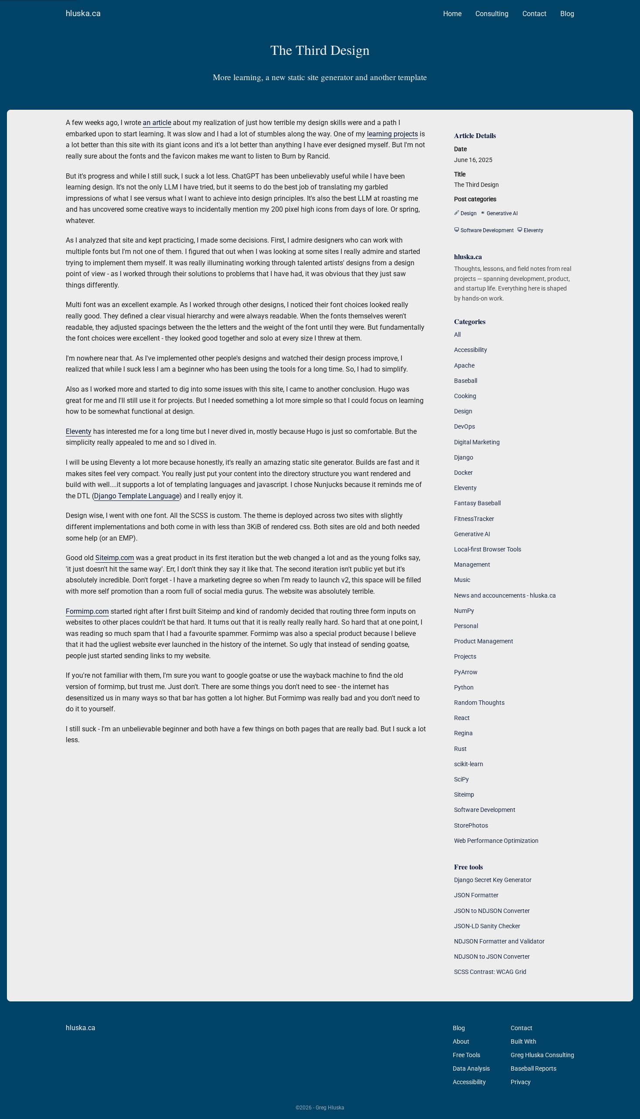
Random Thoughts (479, 702)
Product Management (483, 641)
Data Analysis (471, 1068)
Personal (466, 625)
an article (157, 122)
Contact (534, 14)
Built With (523, 1041)
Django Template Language (136, 496)
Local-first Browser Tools (487, 549)
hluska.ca (83, 13)
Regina (463, 733)
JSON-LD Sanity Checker (487, 926)
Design (463, 411)
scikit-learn (468, 764)
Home (452, 14)
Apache (464, 365)
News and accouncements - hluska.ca (505, 595)
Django (463, 457)
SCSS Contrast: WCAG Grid (490, 971)
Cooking (465, 395)
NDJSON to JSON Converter (492, 956)
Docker (463, 472)
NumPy (464, 610)
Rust (460, 748)
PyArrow (466, 672)
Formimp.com (87, 611)
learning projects (392, 134)
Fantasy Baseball (477, 503)
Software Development (484, 809)
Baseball (465, 380)
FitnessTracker (474, 518)
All (457, 334)
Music (462, 579)
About (461, 1041)
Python (464, 687)
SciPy (461, 779)
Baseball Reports (533, 1068)
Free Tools (466, 1054)
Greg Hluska (330, 1108)
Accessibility (470, 349)
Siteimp (464, 794)
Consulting (492, 14)
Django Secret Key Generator (493, 879)
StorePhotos (471, 825)
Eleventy (78, 431)
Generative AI (472, 534)
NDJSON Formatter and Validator (499, 941)
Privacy (521, 1081)
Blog (567, 14)
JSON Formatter (476, 895)
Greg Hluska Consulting (542, 1054)
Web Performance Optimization (496, 840)
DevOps (464, 426)
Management (472, 564)
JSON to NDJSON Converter (492, 910)
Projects (465, 656)
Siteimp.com (114, 558)
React (462, 717)
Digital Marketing (477, 442)
